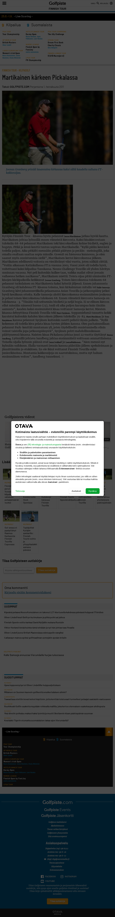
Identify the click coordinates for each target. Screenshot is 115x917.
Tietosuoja (20, 491)
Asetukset (76, 491)
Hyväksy (92, 491)
